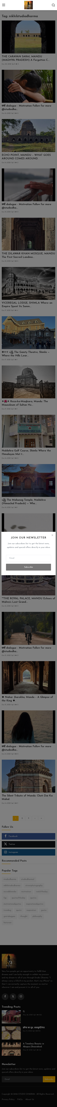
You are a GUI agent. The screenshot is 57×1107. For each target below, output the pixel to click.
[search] (53, 5)
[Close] (52, 535)
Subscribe (28, 567)
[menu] (3, 5)
